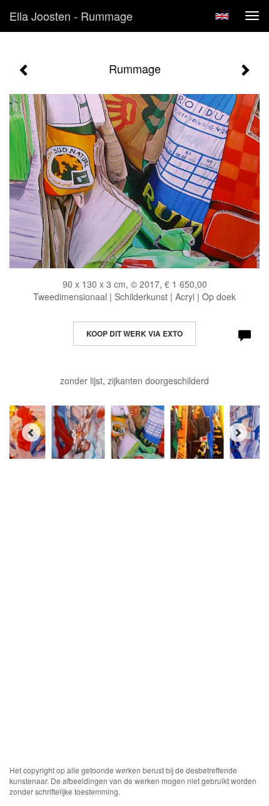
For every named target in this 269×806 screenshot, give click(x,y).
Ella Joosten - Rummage (71, 16)
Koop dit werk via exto (134, 333)
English (222, 16)
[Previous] (31, 432)
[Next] (237, 432)
